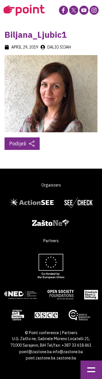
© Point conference (42, 332)
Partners (69, 332)
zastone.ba (66, 358)
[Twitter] (73, 10)
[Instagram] (94, 10)
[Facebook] (63, 10)
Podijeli (17, 143)
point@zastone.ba (35, 351)
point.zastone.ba (41, 358)
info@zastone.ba (68, 351)
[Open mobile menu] (91, 370)
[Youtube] (83, 10)
